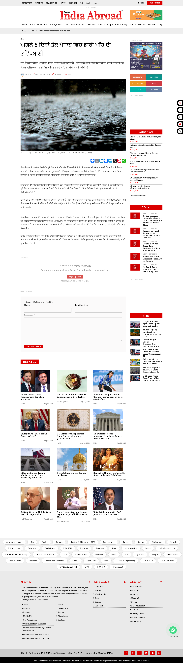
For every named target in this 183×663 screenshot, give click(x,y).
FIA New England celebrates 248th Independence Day (152, 369)
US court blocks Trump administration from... (140, 187)
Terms (61, 612)
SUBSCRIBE (154, 3)
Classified (51, 3)
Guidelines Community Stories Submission (37, 629)
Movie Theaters (138, 617)
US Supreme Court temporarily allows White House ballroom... (107, 436)
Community (121, 24)
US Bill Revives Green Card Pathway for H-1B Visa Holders (151, 247)
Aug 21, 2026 (121, 443)
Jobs (154, 83)
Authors (26, 608)
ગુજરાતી (95, 3)
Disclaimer (63, 616)
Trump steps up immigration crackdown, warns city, (152, 333)
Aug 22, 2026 (48, 404)
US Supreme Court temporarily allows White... (143, 179)
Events (39, 3)
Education (135, 590)
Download (153, 213)
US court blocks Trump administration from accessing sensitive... (33, 475)
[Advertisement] (38, 15)
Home (24, 24)
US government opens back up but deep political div (151, 323)
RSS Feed (99, 606)
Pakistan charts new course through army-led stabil (152, 361)
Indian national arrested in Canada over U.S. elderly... (72, 395)
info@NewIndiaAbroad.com (35, 600)
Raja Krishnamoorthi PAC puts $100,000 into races (107, 513)
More (150, 24)
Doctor (134, 602)
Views (145, 213)
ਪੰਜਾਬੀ (88, 3)
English (72, 3)
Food (84, 24)
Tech (66, 24)
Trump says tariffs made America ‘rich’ (34, 434)
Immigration (55, 24)
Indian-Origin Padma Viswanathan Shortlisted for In (151, 342)
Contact (61, 620)
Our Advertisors (30, 620)
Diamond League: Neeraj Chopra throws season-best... (144, 154)
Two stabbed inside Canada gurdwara (71, 474)
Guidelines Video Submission (36, 634)
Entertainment (138, 606)
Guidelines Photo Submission (36, 638)
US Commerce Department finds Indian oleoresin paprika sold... (71, 436)
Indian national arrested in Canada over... (145, 146)
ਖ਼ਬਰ (32, 31)
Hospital (135, 598)
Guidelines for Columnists (35, 624)
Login (141, 3)
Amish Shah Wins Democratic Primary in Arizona (152, 258)
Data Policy (63, 608)
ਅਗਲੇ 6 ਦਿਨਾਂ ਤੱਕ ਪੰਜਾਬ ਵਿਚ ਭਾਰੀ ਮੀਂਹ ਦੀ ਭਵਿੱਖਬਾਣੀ (54, 31)
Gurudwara (136, 621)
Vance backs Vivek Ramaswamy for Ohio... (145, 138)
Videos (132, 24)
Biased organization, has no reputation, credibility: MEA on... (72, 514)
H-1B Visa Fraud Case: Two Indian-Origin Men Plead (151, 378)
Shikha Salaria (63, 521)
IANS (23, 404)
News (39, 24)
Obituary (154, 89)
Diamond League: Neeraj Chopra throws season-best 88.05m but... (107, 397)
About (60, 604)
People (110, 24)
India (32, 24)
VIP (64, 3)
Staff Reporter (62, 402)
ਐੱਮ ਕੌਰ (27, 74)
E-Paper (142, 24)
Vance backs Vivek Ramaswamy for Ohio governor (32, 397)
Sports (101, 24)
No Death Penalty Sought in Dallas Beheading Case (151, 269)
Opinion (92, 24)
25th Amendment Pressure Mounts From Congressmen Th (152, 352)
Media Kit (27, 616)
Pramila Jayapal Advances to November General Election (151, 234)
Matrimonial (137, 83)
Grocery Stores (137, 613)
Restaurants (136, 586)
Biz (45, 24)
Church (134, 594)
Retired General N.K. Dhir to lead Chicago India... (36, 513)
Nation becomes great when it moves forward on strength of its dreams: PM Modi (152, 220)
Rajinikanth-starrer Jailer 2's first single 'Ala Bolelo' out (109, 474)
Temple (134, 609)
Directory (27, 3)
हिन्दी (81, 3)
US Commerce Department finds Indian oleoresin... (144, 171)
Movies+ (75, 24)
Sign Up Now (75, 276)
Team (25, 604)
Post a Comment (33, 346)
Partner (26, 612)
